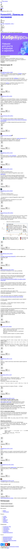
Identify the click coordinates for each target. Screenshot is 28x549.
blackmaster (3, 398)
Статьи (4, 516)
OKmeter (20, 73)
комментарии (13, 467)
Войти (4, 510)
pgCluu (7, 82)
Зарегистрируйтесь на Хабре (7, 498)
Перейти (2, 62)
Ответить (3, 91)
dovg (2, 326)
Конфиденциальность (8, 532)
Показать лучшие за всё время (7, 506)
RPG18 (2, 72)
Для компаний (6, 529)
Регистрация (6, 511)
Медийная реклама (7, 538)
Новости (5, 517)
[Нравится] (2, 86)
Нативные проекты (7, 539)
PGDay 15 (4, 73)
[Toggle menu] (1, 1)
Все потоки (5, 1)
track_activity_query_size (6, 401)
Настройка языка (4, 546)
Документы (5, 530)
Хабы (4, 518)
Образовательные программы (9, 540)
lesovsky (2, 115)
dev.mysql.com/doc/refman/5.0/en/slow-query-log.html (12, 296)
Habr (8, 547)
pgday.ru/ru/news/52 (21, 138)
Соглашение (6, 531)
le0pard (2, 152)
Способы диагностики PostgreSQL (8, 256)
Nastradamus (3, 480)
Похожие (10, 503)
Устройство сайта (7, 526)
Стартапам (5, 541)
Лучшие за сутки (4, 503)
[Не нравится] (2, 89)
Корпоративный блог (8, 536)
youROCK (3, 269)
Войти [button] (2, 8)
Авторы (5, 521)
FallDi (2, 11)
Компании (5, 519)
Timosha (2, 448)
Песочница (5, 522)
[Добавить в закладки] (6, 91)
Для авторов (6, 527)
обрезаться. (3, 174)
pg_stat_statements (12, 155)
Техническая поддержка (13, 546)
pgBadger (16, 78)
